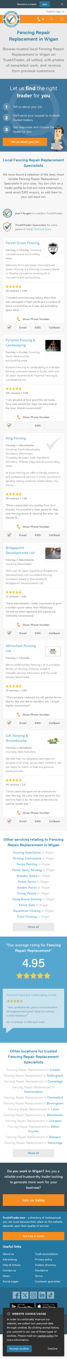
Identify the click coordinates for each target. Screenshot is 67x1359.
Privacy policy (43, 1259)
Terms (38, 1276)
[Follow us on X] (25, 1295)
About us (8, 1254)
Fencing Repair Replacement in (33, 1069)
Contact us (9, 1270)
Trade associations (46, 1254)
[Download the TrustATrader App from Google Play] (22, 1306)
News (6, 1276)
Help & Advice (12, 1265)
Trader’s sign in (55, 11)
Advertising (10, 1259)
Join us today (33, 1199)
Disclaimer (41, 1270)
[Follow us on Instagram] (33, 1295)
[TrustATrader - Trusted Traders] (11, 17)
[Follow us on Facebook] (16, 1295)
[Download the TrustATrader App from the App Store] (46, 1306)
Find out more (42, 229)
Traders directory (45, 1265)
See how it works (33, 1236)
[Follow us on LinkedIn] (42, 1295)
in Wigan (33, 852)
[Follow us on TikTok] (50, 1295)
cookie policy (46, 1336)
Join (43, 4)
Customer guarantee (47, 1281)
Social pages (10, 1281)
